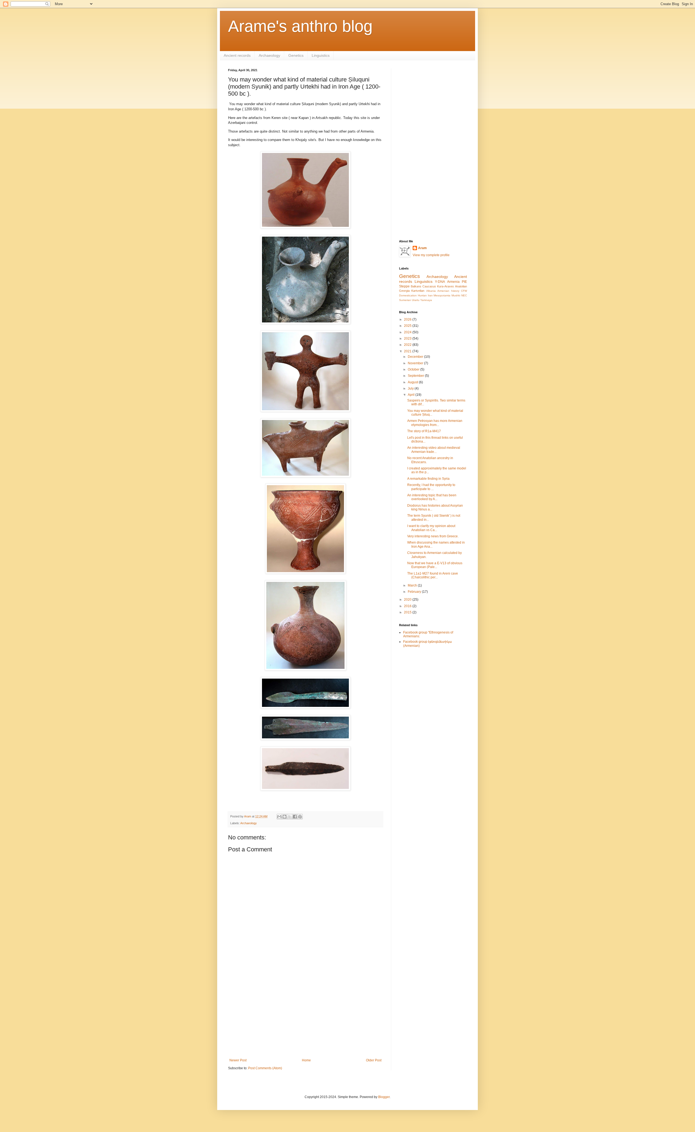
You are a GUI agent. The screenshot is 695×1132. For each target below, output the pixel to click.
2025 (408, 326)
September (416, 376)
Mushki (455, 295)
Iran (430, 295)
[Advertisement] (305, 1014)
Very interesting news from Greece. (433, 536)
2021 (408, 351)
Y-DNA (440, 282)
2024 (408, 332)
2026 (408, 319)
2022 (408, 345)
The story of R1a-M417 (424, 431)
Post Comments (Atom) (265, 1068)
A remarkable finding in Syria (428, 479)
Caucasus (429, 286)
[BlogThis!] (284, 816)
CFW (464, 290)
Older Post (373, 1060)
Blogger (384, 1097)
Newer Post (238, 1060)
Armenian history (448, 290)
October (414, 369)
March (413, 585)
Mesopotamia (442, 295)
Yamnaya (426, 300)
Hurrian (422, 295)
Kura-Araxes (445, 286)
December (416, 357)
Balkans (416, 286)
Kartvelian (417, 290)
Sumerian (405, 300)
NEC (464, 295)
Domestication (408, 295)
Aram (422, 248)
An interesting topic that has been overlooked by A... (431, 497)
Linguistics (321, 55)
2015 (408, 612)
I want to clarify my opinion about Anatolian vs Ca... (431, 528)
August (413, 382)
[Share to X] (289, 816)
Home (306, 1060)
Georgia (404, 290)
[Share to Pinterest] (300, 816)
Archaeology (269, 55)
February (415, 592)
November (416, 363)
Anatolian (461, 286)
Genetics (296, 55)
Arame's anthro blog (300, 26)
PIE (464, 282)
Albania (431, 290)
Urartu (415, 300)
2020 (408, 599)
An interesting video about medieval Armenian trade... (433, 449)
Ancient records (237, 55)
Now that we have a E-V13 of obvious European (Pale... (434, 565)
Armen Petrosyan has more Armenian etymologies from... (434, 423)
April (411, 395)
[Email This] (279, 816)
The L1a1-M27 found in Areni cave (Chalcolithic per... (432, 575)
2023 (408, 338)
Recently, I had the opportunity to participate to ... (431, 487)
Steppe (404, 286)
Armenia (453, 282)
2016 (408, 606)
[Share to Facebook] (295, 816)
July (411, 388)
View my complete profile (431, 255)
